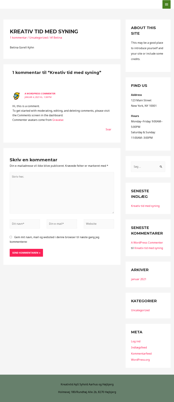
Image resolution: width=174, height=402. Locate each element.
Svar (108, 129)
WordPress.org (140, 360)
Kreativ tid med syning (145, 206)
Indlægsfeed (139, 347)
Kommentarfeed (141, 353)
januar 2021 (138, 279)
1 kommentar (18, 37)
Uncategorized (38, 37)
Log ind (135, 341)
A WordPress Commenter (40, 93)
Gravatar (57, 120)
